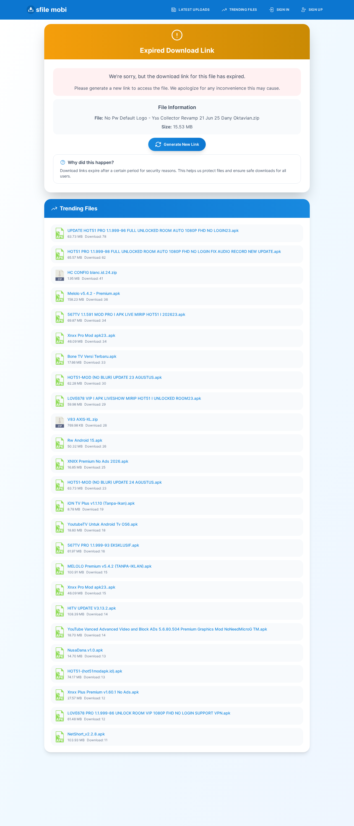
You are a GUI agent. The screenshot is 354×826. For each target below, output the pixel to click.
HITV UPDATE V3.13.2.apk (91, 608)
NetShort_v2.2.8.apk (86, 734)
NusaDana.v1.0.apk (85, 650)
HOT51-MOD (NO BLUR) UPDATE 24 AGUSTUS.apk (114, 482)
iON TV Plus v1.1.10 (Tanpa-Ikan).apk (101, 503)
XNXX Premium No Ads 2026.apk (97, 461)
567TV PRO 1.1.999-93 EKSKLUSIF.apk (103, 545)
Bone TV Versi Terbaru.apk (91, 356)
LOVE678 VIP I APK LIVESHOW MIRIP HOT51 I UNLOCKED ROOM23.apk (134, 398)
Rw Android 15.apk (84, 440)
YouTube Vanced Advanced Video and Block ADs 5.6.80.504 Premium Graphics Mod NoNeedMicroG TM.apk (167, 629)
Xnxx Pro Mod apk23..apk (91, 335)
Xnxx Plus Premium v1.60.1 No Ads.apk (103, 692)
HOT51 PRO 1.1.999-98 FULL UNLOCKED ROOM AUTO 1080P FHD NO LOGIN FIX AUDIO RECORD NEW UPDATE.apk (174, 251)
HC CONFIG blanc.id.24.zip (92, 272)
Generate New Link (181, 144)
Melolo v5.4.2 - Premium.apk (93, 293)
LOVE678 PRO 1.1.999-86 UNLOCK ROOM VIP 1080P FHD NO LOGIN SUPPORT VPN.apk (148, 713)
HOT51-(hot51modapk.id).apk (94, 671)
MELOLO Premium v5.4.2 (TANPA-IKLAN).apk (109, 566)
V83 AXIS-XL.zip (82, 419)
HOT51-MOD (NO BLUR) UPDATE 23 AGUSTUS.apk (114, 377)
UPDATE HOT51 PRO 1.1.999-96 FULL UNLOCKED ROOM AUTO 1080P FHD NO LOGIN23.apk (153, 230)
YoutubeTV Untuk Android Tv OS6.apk (102, 524)
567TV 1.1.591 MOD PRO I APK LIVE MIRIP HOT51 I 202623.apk (126, 314)
